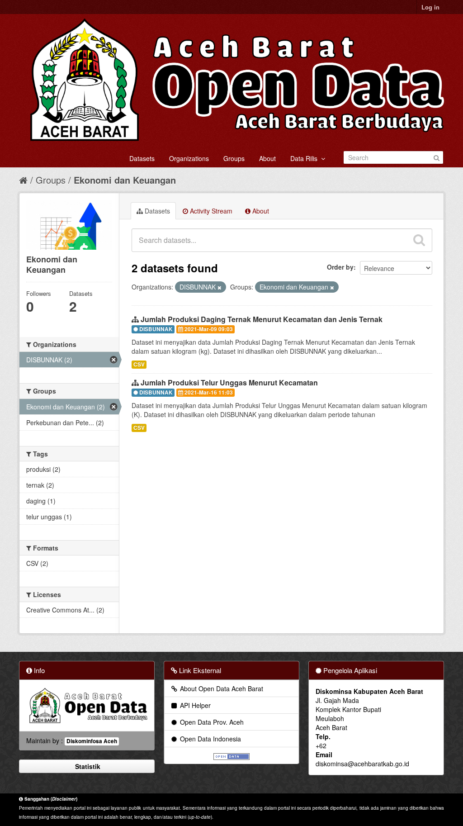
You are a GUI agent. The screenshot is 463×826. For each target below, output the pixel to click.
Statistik (86, 766)
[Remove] (219, 287)
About (267, 158)
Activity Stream (210, 210)
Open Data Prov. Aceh (211, 721)
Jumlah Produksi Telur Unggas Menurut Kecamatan (229, 382)
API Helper (194, 705)
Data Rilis (305, 158)
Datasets (142, 158)
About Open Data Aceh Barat (220, 688)
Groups (234, 158)
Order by (340, 266)
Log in (430, 7)
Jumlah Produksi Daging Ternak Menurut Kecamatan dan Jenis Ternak (262, 319)
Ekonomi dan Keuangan (125, 179)
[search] (419, 240)
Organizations (189, 158)
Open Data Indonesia (209, 738)
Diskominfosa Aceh (91, 741)
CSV (139, 364)
